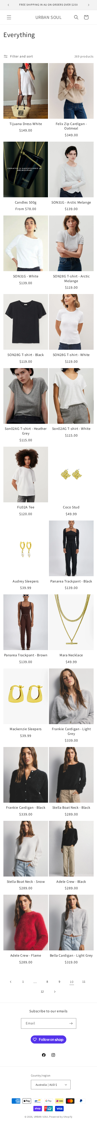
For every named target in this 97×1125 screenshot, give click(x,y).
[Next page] (55, 992)
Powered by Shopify (60, 1116)
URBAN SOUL (41, 1116)
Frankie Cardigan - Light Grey (71, 731)
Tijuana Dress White (25, 124)
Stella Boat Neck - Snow (26, 881)
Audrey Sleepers (26, 581)
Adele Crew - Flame (25, 955)
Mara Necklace (71, 655)
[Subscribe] (71, 1023)
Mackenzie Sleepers (26, 729)
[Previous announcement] (8, 5)
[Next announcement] (89, 5)
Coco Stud (71, 507)
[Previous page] (11, 982)
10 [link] (71, 982)
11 (83, 982)
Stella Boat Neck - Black (71, 807)
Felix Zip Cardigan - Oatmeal (71, 126)
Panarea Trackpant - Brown (26, 655)
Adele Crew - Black (71, 881)
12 (42, 991)
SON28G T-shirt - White (71, 355)
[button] (9, 17)
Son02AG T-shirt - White (71, 428)
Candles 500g (26, 202)
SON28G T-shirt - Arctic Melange (71, 278)
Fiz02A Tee (26, 507)
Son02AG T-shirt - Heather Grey (26, 431)
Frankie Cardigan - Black (25, 807)
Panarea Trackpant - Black (71, 581)
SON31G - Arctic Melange (71, 202)
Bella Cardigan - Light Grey (71, 955)
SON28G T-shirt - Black (25, 355)
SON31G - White (25, 276)
